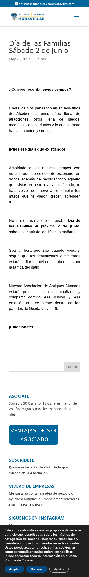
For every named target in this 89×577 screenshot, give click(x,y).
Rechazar (37, 569)
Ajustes (59, 569)
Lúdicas (40, 59)
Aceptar (14, 569)
